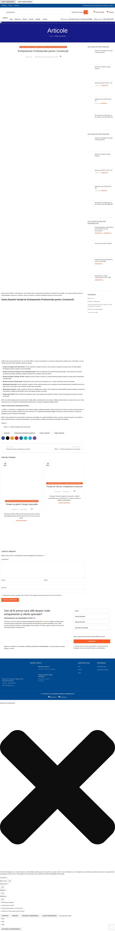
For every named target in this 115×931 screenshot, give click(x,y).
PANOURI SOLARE (102, 669)
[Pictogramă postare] (33, 668)
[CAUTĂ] (86, 12)
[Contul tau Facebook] (21, 5)
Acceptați (5, 915)
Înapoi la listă (43, 448)
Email (46, 580)
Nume (3, 580)
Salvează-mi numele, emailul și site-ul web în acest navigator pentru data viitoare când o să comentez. (32, 595)
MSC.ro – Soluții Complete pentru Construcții (17, 427)
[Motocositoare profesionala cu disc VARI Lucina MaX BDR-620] (90, 121)
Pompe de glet (10, 501)
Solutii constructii (60, 47)
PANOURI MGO (101, 666)
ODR (79, 673)
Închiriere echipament (94, 301)
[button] (57, 787)
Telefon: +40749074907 (9, 683)
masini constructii (45, 433)
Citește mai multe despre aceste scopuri (13, 911)
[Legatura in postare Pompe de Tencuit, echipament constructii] (64, 472)
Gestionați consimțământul (11, 929)
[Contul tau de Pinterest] (28, 5)
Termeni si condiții (93, 312)
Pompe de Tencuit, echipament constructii (64, 486)
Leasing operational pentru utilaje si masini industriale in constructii (100, 305)
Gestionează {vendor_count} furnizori (12, 908)
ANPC (79, 669)
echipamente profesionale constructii (24, 433)
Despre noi (91, 298)
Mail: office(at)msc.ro (8, 685)
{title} (3, 918)
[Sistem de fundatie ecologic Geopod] (90, 72)
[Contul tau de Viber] (36, 5)
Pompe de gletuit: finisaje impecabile (22, 504)
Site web (3, 587)
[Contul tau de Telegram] (34, 5)
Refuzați (15, 915)
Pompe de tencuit (75, 483)
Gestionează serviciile (8, 905)
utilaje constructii (59, 433)
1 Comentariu (51, 669)
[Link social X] (24, 5)
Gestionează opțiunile (8, 902)
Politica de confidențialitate (95, 309)
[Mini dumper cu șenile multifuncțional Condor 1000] (90, 281)
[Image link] (8, 669)
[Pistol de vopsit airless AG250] (90, 249)
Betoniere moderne (43, 666)
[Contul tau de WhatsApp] (32, 5)
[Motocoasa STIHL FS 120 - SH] (90, 88)
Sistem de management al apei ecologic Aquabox (103, 51)
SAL (79, 666)
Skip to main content (25, 2)
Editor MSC (38, 57)
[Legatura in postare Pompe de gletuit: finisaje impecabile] (21, 481)
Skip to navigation (8, 2)
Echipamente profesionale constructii (43, 47)
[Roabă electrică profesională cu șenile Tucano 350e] (90, 265)
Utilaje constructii (26, 47)
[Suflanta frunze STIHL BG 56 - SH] (90, 105)
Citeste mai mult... (22, 520)
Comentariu (5, 559)
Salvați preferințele (49, 915)
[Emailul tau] (26, 5)
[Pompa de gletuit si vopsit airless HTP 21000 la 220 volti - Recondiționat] (90, 233)
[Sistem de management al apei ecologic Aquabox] (90, 56)
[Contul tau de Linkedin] (30, 5)
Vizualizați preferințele (30, 915)
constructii (7, 433)
